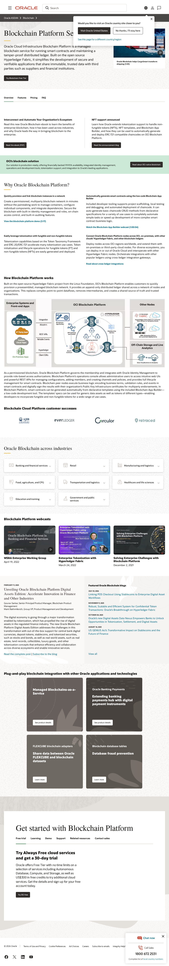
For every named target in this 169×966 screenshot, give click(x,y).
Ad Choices (74, 946)
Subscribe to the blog (45, 654)
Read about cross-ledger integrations (104, 263)
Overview (8, 97)
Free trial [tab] (21, 838)
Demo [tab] (48, 838)
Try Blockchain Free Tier (16, 78)
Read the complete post (17, 654)
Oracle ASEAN (11, 17)
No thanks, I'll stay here (128, 30)
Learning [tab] (36, 838)
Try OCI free (23, 894)
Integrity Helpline (120, 946)
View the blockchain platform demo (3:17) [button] (25, 221)
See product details (43, 722)
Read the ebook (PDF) (15, 145)
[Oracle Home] (26, 8)
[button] (10, 8)
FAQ (44, 97)
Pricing (33, 97)
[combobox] (84, 8)
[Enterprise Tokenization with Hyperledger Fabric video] (84, 540)
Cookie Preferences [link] (57, 946)
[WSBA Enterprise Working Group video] (29, 540)
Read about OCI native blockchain (146, 164)
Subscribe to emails (101, 946)
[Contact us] (159, 8)
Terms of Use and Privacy (34, 946)
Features (22, 97)
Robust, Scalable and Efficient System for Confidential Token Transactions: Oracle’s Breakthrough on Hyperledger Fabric (122, 608)
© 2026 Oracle (10, 946)
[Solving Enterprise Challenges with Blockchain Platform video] (139, 540)
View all (92, 653)
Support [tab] (61, 838)
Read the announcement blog (106, 145)
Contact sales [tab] (102, 838)
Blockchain (28, 17)
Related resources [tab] (80, 838)
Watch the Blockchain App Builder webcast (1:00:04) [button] (112, 227)
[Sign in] (152, 8)
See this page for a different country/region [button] (99, 39)
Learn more (40, 779)
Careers (85, 946)
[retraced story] (145, 420)
